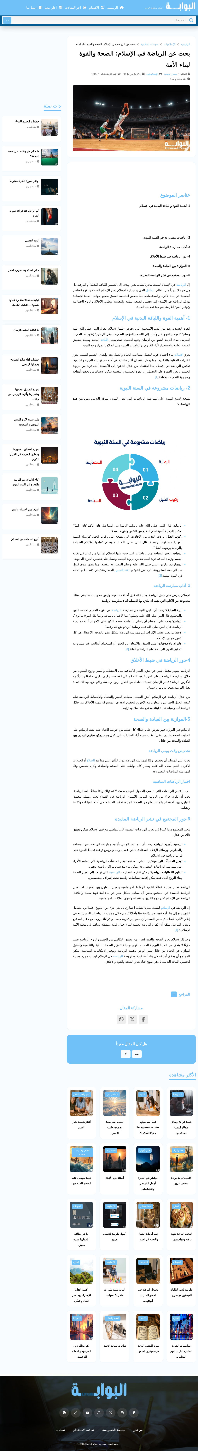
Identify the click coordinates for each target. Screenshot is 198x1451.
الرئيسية (113, 7)
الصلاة (91, 760)
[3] (127, 649)
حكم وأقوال (178, 1150)
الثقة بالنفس (123, 570)
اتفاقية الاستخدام (84, 1429)
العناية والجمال (113, 1318)
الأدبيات (143, 1318)
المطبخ (176, 1206)
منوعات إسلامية (150, 44)
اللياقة (104, 339)
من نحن (138, 1429)
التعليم (142, 1094)
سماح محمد (170, 73)
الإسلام (178, 354)
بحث (7, 20)
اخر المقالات (73, 7)
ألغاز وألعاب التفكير (81, 1094)
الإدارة (76, 1262)
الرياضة (181, 284)
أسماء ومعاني (112, 1094)
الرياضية (114, 872)
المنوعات (77, 1206)
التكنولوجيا (177, 1094)
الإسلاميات (170, 44)
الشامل (150, 290)
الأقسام (94, 7)
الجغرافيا (77, 1318)
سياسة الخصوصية (113, 1429)
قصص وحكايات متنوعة (82, 1152)
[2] (160, 575)
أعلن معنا (51, 7)
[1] (156, 377)
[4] (176, 930)
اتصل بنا (31, 7)
